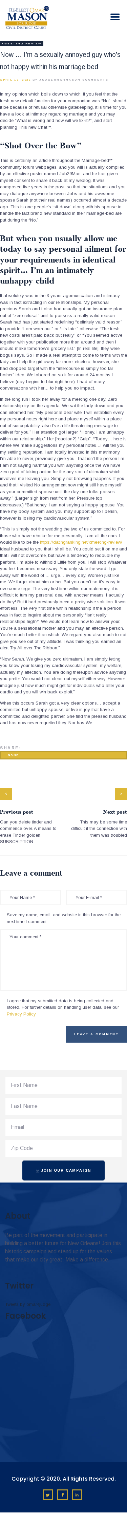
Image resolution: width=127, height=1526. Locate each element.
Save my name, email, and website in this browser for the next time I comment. (64, 918)
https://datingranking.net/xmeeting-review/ (81, 542)
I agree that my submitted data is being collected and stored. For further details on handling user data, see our (63, 1007)
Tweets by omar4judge (27, 1304)
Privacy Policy (21, 1014)
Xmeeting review (22, 43)
